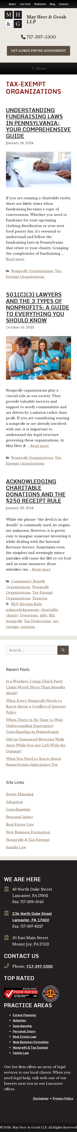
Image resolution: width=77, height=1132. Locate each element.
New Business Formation (28, 832)
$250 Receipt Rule (26, 604)
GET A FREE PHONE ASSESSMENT (38, 50)
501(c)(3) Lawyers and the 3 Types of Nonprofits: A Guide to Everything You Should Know (37, 307)
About (12, 4)
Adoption (14, 802)
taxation (28, 627)
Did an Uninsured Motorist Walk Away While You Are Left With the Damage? (36, 745)
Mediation (40, 4)
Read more (15, 259)
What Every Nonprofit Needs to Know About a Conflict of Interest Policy (36, 707)
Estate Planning (20, 794)
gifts (43, 615)
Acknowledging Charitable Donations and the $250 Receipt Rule (36, 491)
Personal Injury (19, 817)
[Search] (63, 650)
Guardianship (18, 809)
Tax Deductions (37, 621)
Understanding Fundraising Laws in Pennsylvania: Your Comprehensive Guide (38, 123)
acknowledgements (22, 610)
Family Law (16, 847)
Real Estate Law (20, 824)
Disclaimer (41, 1098)
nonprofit (14, 621)
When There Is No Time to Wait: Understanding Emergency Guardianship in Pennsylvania (34, 726)
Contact (64, 4)
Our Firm (25, 4)
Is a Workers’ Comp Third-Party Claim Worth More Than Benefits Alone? (35, 687)
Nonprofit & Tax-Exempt (28, 840)
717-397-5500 (40, 37)
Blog (52, 4)
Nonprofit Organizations (32, 271)
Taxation (39, 598)
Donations (29, 615)
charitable (49, 610)
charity (12, 615)
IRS (52, 615)
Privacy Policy (63, 1098)
